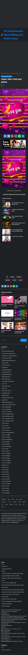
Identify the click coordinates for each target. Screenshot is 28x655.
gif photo (3, 627)
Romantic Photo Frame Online (9, 599)
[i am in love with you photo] (21, 300)
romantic (11, 504)
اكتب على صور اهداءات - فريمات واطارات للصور (11, 628)
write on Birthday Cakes (8, 414)
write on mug (5, 469)
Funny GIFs (5, 367)
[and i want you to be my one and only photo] (7, 313)
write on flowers (6, 441)
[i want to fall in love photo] (7, 325)
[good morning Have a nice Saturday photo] (6, 225)
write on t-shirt (5, 486)
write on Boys (5, 423)
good (20, 499)
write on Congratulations (8, 432)
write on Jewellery (6, 460)
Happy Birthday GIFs (7, 374)
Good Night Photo (6, 372)
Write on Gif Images (6, 603)
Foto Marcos (4, 613)
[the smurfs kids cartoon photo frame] (6, 205)
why (15, 280)
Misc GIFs (4, 388)
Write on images (6, 458)
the (16, 504)
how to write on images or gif (9, 582)
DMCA (3, 571)
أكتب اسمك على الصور (6, 639)
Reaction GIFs (5, 395)
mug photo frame (6, 393)
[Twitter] (5, 286)
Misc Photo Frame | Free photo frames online (13, 585)
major (19, 277)
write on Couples (6, 434)
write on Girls (5, 448)
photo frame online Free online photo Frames (13, 589)
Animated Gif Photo (6, 568)
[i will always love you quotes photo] (21, 313)
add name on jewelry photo (8, 353)
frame (13, 499)
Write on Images (6, 606)
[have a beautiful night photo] (6, 218)
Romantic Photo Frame (7, 397)
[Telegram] (17, 286)
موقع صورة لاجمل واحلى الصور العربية (9, 611)
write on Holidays (6, 453)
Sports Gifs (4, 400)
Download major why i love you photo (14, 194)
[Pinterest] (8, 286)
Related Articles (6, 198)
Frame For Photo (6, 365)
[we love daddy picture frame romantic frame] (6, 232)
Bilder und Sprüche (5, 630)
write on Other (5, 472)
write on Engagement (7, 439)
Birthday (4, 499)
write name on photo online (8, 404)
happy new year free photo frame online (11, 578)
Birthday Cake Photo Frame (8, 360)
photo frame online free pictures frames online (13, 592)
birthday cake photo (7, 358)
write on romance (6, 483)
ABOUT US (4, 566)
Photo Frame (5, 587)
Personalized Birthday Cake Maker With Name (11, 641)
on (2, 504)
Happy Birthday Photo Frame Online (10, 575)
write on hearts (5, 451)
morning (14, 501)
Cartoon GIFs (5, 362)
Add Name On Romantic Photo (9, 355)
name (19, 501)
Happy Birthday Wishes (6, 625)
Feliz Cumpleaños (5, 638)
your (3, 506)
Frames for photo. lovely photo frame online (12, 573)
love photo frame (6, 386)
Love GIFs (4, 383)
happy (3, 501)
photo (7, 73)
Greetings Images (5, 614)
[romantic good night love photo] (6, 211)
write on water (5, 488)
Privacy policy (5, 596)
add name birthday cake (8, 351)
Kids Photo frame (6, 379)
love (12, 277)
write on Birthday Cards (7, 418)
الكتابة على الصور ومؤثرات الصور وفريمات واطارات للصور (13, 636)
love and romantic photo (15, 73)
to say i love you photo (17, 236)
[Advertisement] (14, 14)
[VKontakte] (11, 286)
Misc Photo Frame (6, 390)
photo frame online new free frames (10, 594)
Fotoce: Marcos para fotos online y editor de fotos (13, 633)
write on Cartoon (6, 427)
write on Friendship (6, 446)
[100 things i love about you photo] (7, 299)
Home (3, 73)
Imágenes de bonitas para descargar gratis (11, 609)
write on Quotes (6, 476)
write (20, 504)
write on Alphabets (6, 407)
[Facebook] (2, 286)
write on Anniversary (7, 411)
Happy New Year (6, 376)
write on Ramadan (6, 481)
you (21, 280)
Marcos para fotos (5, 631)
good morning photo (7, 369)
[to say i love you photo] (6, 238)
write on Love (5, 465)
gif (16, 499)
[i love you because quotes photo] (21, 326)
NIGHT (24, 501)
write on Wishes (6, 492)
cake (9, 499)
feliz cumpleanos (5, 635)
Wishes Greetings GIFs (7, 402)
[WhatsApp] (14, 286)
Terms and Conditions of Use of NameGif (12, 601)
